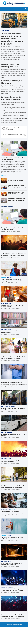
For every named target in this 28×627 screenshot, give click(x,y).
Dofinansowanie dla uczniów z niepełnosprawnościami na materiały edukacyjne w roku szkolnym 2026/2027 (13, 513)
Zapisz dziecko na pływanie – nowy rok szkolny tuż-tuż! (16, 193)
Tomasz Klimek (16, 46)
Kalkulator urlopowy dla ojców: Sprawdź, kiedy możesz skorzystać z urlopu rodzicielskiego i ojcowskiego (13, 487)
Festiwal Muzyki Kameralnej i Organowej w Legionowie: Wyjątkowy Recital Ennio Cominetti (16, 181)
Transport (12, 406)
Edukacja (3, 226)
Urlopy (8, 355)
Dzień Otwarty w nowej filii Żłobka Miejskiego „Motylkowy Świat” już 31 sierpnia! (17, 187)
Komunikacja (4, 406)
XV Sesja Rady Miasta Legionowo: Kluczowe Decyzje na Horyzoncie (12, 128)
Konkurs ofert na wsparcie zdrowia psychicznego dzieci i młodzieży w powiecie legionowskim (14, 384)
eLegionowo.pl (18, 624)
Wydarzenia (17, 226)
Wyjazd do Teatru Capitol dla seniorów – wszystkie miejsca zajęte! (12, 563)
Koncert (3, 251)
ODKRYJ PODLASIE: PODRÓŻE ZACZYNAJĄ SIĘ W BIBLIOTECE (17, 199)
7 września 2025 (6, 46)
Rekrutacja (10, 226)
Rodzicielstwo (5, 484)
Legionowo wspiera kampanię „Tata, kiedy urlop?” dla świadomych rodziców (13, 357)
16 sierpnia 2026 (6, 618)
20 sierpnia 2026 (6, 231)
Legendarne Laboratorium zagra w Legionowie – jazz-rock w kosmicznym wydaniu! (12, 590)
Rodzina (3, 355)
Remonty (3, 432)
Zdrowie (9, 380)
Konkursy (3, 380)
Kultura (3, 329)
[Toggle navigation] (3, 9)
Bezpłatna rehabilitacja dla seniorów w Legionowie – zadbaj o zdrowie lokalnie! (14, 135)
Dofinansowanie (5, 509)
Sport (2, 303)
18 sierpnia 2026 (6, 411)
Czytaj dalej (3, 175)
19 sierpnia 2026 (6, 283)
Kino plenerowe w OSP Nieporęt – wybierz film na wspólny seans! (13, 460)
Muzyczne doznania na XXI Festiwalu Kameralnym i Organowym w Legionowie (12, 615)
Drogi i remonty (5, 30)
